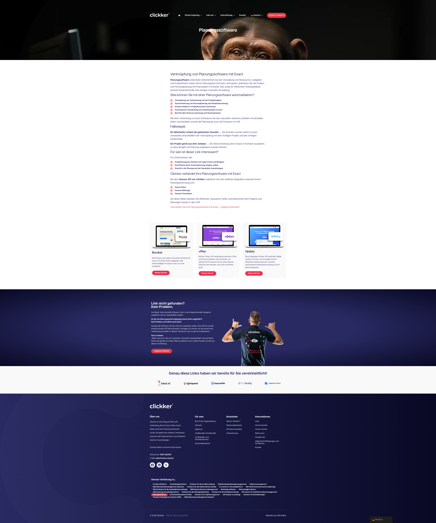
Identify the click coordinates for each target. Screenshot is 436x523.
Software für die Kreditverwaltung (202, 484)
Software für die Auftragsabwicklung (195, 492)
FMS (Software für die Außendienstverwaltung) (170, 489)
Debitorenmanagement (258, 484)
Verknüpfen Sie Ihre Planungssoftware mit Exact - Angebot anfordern (205, 207)
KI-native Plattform (160, 484)
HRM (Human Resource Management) (204, 489)
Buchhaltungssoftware (178, 484)
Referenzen (259, 433)
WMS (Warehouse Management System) (199, 497)
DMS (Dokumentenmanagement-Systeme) (168, 487)
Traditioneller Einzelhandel (205, 433)
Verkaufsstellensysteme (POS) (180, 495)
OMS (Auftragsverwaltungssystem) (166, 492)
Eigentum (199, 429)
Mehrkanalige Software (247, 489)
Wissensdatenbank (234, 425)
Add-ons (210, 15)
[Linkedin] (159, 465)
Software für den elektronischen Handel (201, 487)
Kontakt (242, 15)
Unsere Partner (261, 429)
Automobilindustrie (202, 443)
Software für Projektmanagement (207, 495)
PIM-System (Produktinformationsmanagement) (259, 492)
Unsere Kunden (261, 425)
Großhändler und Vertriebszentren (202, 438)
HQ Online (281, 516)
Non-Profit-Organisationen (205, 421)
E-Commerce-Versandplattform (231, 487)
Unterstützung (226, 15)
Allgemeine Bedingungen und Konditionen (267, 442)
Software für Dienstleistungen (254, 495)
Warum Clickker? (233, 421)
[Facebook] (152, 465)
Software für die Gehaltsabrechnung (225, 492)
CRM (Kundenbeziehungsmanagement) (232, 484)
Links (257, 421)
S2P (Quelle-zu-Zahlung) (231, 495)
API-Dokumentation (234, 429)
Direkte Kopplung (192, 15)
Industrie (198, 425)
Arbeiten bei (260, 437)
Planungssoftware (159, 495)
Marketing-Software (228, 489)
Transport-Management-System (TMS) (167, 497)
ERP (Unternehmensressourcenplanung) (260, 487)
